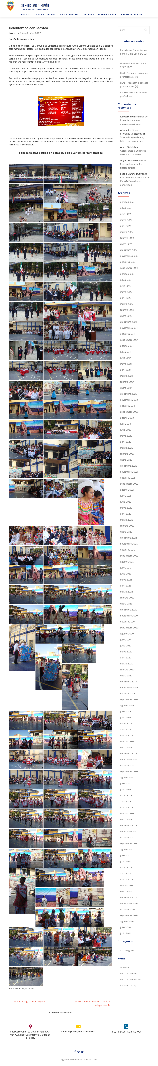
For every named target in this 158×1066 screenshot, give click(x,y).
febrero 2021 (127, 597)
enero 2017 (126, 891)
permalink (30, 988)
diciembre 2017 (128, 825)
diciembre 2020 (128, 609)
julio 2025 (125, 279)
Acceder (124, 967)
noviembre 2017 (129, 831)
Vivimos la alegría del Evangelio (27, 1001)
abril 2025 (125, 297)
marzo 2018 (126, 807)
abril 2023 (125, 441)
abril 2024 (125, 369)
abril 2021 (125, 585)
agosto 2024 (127, 345)
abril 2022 (125, 513)
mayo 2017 (126, 867)
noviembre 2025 (129, 255)
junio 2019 (125, 717)
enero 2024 (126, 387)
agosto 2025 (127, 273)
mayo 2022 (126, 507)
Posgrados (88, 14)
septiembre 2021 (129, 555)
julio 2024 (125, 351)
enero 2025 (126, 315)
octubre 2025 (127, 261)
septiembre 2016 (129, 915)
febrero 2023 (127, 453)
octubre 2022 (127, 477)
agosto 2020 (127, 633)
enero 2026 (126, 243)
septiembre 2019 (129, 699)
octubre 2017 (127, 837)
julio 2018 (125, 783)
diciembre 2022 (128, 465)
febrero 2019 (127, 741)
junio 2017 (125, 861)
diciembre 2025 (128, 249)
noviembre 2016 (129, 903)
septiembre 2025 (129, 267)
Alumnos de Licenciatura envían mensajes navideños (134, 120)
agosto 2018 (127, 777)
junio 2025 (125, 285)
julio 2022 (125, 495)
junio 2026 (125, 213)
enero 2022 (126, 531)
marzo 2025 (126, 303)
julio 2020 (125, 639)
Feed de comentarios (131, 979)
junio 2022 (125, 501)
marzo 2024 (126, 375)
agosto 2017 (127, 849)
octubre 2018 (127, 765)
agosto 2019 (127, 705)
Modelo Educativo (69, 14)
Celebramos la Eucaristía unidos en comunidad (134, 181)
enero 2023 (126, 459)
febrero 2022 (127, 525)
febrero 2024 (127, 381)
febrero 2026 (127, 237)
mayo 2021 (126, 579)
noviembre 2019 (129, 687)
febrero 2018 (127, 813)
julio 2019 (125, 711)
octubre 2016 (127, 909)
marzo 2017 (126, 879)
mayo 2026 (126, 219)
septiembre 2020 (129, 627)
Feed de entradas (129, 973)
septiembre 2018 (129, 771)
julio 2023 (125, 423)
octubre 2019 (127, 693)
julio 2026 (125, 207)
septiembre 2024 (129, 339)
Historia (51, 14)
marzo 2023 (126, 447)
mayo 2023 (126, 435)
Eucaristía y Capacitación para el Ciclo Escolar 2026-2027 (134, 53)
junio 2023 (125, 429)
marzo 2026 (126, 231)
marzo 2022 (126, 519)
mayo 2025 (126, 291)
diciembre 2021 (128, 537)
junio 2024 (125, 357)
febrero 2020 (127, 669)
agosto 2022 (127, 489)
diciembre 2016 (128, 897)
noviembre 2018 (129, 759)
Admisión (39, 14)
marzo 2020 (126, 663)
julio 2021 (125, 567)
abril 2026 (125, 225)
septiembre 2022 (129, 483)
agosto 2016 (127, 921)
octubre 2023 (127, 405)
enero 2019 (126, 747)
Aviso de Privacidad (131, 14)
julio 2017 (125, 855)
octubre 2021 (127, 549)
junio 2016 (125, 933)
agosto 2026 (127, 201)
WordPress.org (128, 985)
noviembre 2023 (129, 399)
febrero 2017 (127, 885)
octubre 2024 (127, 333)
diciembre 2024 (128, 321)
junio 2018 (125, 789)
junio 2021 (125, 573)
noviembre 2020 (129, 615)
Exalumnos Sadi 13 (107, 14)
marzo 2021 (126, 591)
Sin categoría (127, 950)
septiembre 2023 (129, 411)
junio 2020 (125, 645)
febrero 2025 (127, 309)
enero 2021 (126, 603)
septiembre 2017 (129, 843)
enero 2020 (126, 675)
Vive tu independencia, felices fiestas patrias (133, 164)
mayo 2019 (126, 723)
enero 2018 (126, 819)
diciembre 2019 (128, 681)
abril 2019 (125, 729)
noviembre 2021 (129, 543)
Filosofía (25, 14)
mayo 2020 (126, 651)
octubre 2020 (127, 621)
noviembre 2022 (129, 471)
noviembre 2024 (129, 327)
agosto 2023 (127, 417)
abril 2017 (125, 873)
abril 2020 (125, 657)
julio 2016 (125, 927)
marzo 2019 (126, 735)
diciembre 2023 (128, 393)
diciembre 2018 (128, 753)
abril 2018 (125, 801)
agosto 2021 (127, 561)
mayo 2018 (126, 795)
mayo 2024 (126, 363)
